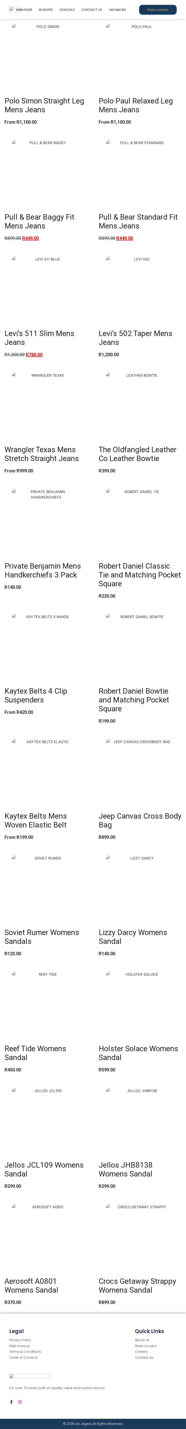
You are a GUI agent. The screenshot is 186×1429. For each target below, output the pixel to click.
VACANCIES (117, 9)
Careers (141, 1351)
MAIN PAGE (24, 9)
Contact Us (144, 1357)
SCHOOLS (67, 9)
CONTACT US (91, 9)
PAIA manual (19, 1346)
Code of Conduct (23, 1357)
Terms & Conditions (25, 1351)
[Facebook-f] (11, 1402)
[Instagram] (20, 1402)
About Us (142, 1340)
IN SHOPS (46, 9)
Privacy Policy (20, 1340)
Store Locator (146, 1346)
